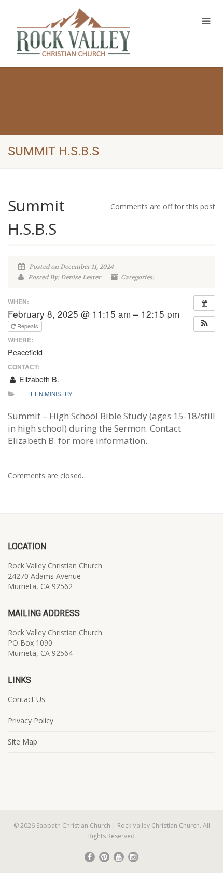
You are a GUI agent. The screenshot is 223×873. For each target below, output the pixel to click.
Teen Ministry (50, 394)
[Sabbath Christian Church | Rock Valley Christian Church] (74, 32)
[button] (204, 324)
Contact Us (26, 699)
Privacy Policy (30, 720)
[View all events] (204, 303)
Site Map (22, 742)
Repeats (28, 326)
